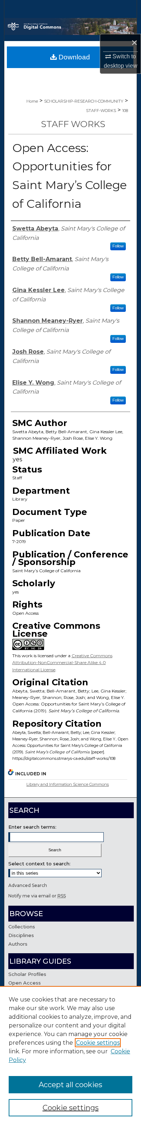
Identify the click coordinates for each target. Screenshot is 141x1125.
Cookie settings (98, 1042)
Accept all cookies (70, 1084)
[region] (70, 1055)
